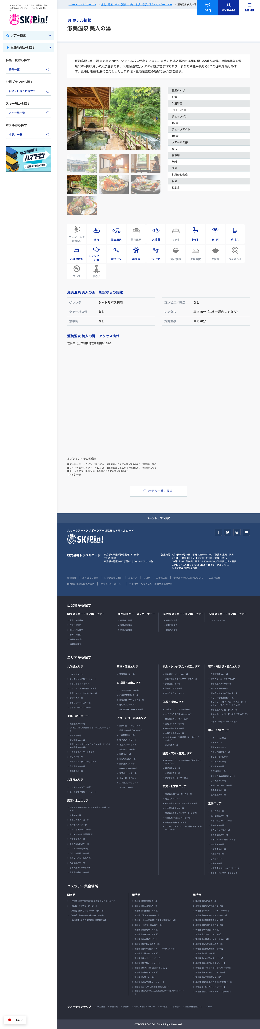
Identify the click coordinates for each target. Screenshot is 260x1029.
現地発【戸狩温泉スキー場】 (147, 910)
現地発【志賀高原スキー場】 (147, 929)
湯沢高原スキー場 (127, 763)
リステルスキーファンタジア (82, 752)
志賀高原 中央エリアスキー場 (177, 817)
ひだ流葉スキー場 (218, 780)
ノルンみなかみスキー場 (80, 829)
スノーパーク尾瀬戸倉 (79, 848)
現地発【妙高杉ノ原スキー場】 (148, 943)
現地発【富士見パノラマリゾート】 (210, 962)
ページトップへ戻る (159, 518)
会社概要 (71, 577)
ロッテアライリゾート (174, 693)
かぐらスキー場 (126, 787)
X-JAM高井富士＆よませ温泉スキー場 (181, 803)
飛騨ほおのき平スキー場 (221, 785)
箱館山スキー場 (217, 844)
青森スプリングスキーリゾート (83, 761)
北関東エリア (75, 779)
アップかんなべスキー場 (221, 820)
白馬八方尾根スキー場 (174, 733)
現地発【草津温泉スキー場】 (207, 929)
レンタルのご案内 (113, 577)
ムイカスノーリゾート (128, 782)
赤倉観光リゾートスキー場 (176, 674)
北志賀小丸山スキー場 (174, 808)
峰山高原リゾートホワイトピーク (225, 868)
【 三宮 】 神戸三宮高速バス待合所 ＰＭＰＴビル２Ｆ (92, 901)
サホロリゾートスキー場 (80, 702)
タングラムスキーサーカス (176, 777)
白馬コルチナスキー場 (174, 723)
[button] (156, 118)
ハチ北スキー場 (217, 853)
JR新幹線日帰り (76, 639)
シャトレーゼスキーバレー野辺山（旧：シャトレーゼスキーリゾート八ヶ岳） (229, 703)
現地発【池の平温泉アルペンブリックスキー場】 (155, 948)
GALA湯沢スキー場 (127, 758)
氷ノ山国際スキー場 (219, 815)
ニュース (132, 577)
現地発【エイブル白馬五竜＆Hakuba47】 (153, 986)
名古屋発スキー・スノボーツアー (183, 614)
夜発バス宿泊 (75, 625)
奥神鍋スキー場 (217, 825)
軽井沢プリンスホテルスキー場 (224, 693)
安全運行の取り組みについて (188, 577)
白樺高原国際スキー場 (128, 695)
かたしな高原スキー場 (79, 853)
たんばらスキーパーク (79, 819)
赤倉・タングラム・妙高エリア (181, 666)
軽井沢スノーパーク (219, 688)
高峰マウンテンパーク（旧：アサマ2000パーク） (229, 715)
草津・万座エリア (127, 666)
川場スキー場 (75, 815)
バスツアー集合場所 (82, 885)
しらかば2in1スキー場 (129, 690)
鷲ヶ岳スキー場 (217, 766)
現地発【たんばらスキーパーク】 (209, 958)
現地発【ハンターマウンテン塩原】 (210, 972)
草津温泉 (163, 1006)
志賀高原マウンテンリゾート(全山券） (181, 812)
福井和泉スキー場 (218, 794)
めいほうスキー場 (218, 761)
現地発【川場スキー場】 (205, 953)
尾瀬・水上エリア (78, 800)
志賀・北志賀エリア (175, 786)
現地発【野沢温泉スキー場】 (147, 905)
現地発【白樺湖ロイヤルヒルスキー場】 (212, 939)
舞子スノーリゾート (127, 739)
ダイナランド (216, 742)
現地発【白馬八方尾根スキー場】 (209, 905)
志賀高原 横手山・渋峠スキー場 (178, 793)
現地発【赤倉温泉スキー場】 (147, 934)
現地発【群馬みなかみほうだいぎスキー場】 (214, 981)
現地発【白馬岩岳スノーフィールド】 (211, 915)
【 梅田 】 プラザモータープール (83, 905)
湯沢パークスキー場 (127, 773)
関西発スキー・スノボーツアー (136, 614)
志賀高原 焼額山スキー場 (175, 822)
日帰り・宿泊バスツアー (144, 1006)
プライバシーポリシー (111, 583)
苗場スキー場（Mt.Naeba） (131, 730)
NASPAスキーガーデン (129, 768)
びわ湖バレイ (216, 858)
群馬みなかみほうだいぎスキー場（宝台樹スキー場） (90, 809)
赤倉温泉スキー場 (172, 683)
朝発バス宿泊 (75, 634)
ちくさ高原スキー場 (219, 834)
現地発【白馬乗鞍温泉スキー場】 (209, 920)
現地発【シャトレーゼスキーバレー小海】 (213, 967)
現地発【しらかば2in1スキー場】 (209, 943)
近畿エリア (215, 803)
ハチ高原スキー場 (218, 849)
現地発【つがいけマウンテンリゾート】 (212, 910)
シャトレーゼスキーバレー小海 (224, 721)
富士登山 (176, 1006)
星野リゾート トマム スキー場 (83, 693)
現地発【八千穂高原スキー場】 (208, 977)
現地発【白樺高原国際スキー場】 (209, 948)
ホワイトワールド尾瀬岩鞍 (81, 834)
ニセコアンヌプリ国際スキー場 (83, 688)
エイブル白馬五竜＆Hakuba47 (178, 714)
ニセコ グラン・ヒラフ (79, 683)
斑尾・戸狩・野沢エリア (177, 753)
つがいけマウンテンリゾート (177, 709)
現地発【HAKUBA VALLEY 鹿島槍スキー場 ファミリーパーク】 (159, 992)
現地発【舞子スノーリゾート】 (148, 962)
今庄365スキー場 (218, 771)
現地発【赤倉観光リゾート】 (147, 939)
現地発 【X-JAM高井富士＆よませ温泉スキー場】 (156, 920)
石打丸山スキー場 (127, 749)
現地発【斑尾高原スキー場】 (147, 901)
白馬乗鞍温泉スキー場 (174, 728)
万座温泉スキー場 (77, 839)
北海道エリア (75, 666)
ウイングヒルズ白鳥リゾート (223, 775)
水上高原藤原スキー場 (79, 872)
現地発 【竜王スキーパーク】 (147, 915)
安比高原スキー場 (77, 766)
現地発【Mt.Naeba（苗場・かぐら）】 (151, 967)
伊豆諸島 (101, 1006)
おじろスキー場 (217, 811)
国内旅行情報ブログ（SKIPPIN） (199, 1006)
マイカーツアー (218, 620)
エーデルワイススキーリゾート (83, 791)
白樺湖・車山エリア (129, 682)
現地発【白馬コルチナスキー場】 (209, 924)
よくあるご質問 (90, 577)
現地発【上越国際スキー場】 (147, 953)
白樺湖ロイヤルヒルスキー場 (131, 699)
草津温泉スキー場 (127, 674)
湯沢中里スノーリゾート (129, 725)
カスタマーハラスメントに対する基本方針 (151, 583)
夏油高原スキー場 (77, 740)
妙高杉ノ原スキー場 (173, 688)
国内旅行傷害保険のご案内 (81, 583)
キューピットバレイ (127, 777)
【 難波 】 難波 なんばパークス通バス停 (87, 910)
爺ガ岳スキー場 (171, 744)
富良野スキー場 (76, 697)
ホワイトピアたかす (219, 756)
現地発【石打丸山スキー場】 (147, 972)
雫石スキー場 (75, 735)
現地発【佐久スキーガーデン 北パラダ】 (213, 991)
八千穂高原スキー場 (219, 674)
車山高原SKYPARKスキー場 (131, 709)
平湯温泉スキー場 (218, 790)
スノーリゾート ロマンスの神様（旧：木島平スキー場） (183, 828)
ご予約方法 (161, 577)
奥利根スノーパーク (78, 824)
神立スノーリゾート (127, 744)
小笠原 (126, 1006)
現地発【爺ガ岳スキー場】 (206, 901)
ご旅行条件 (214, 577)
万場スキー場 (216, 863)
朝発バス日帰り (76, 629)
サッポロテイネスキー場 (80, 707)
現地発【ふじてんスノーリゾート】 (210, 986)
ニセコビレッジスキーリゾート (83, 678)
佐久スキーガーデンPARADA (223, 678)
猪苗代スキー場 (76, 756)
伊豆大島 (114, 1006)
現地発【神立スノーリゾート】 (148, 958)
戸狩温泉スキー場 (172, 772)
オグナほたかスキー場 (79, 843)
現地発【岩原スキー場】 (145, 977)
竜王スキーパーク (172, 798)
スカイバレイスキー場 (220, 830)
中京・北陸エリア (219, 730)
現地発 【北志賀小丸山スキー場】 (149, 924)
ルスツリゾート (76, 674)
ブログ (146, 577)
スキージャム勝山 (218, 737)
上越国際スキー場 (127, 735)
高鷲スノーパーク (218, 747)
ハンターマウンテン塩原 (80, 787)
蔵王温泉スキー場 (77, 723)
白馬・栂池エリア (173, 702)
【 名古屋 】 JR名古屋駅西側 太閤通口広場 (88, 920)
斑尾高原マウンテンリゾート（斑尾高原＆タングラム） (183, 762)
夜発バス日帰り (76, 620)
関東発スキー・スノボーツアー (85, 614)
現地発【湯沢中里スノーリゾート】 (150, 981)
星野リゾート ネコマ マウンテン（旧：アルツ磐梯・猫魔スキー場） (90, 746)
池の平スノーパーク (127, 704)
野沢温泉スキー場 (172, 768)
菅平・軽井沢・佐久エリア (224, 666)
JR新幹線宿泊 (75, 644)
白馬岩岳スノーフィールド (176, 718)
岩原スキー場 (125, 754)
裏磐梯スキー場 (76, 771)
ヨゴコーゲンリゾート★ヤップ (224, 872)
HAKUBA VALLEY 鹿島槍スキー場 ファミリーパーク (183, 739)
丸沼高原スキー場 (77, 862)
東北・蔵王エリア (78, 716)
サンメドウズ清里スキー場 (222, 697)
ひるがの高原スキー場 (220, 752)
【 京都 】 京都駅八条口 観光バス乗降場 (87, 915)
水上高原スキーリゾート (80, 867)
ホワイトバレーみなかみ (80, 858)
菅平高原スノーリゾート (221, 683)
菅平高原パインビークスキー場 (224, 709)
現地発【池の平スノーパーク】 (208, 934)
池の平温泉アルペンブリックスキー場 (181, 678)
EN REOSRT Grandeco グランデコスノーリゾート (90, 729)
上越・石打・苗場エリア (131, 718)
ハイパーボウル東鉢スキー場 (223, 839)
